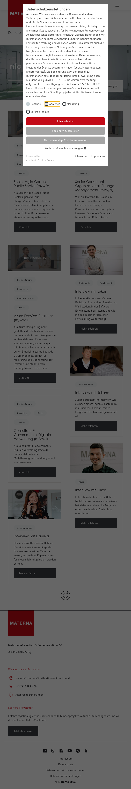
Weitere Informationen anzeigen (64, 148)
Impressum (98, 156)
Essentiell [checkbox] (36, 104)
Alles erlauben (65, 121)
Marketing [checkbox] (73, 104)
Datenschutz (81, 156)
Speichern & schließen (65, 130)
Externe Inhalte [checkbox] (40, 111)
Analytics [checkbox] (54, 104)
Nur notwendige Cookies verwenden (65, 140)
